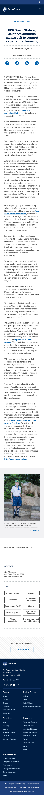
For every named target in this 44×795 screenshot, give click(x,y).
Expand (33, 531)
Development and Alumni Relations (31, 620)
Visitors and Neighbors (31, 600)
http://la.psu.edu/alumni (13, 576)
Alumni (31, 606)
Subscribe (21, 649)
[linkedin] (27, 63)
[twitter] (17, 63)
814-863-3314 (18, 574)
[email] (37, 63)
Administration (22, 22)
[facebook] (7, 63)
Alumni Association (13, 620)
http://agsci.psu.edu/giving (16, 459)
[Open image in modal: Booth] (22, 497)
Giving (31, 593)
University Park (13, 612)
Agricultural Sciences (31, 612)
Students (13, 600)
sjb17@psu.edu (10, 572)
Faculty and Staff (13, 606)
